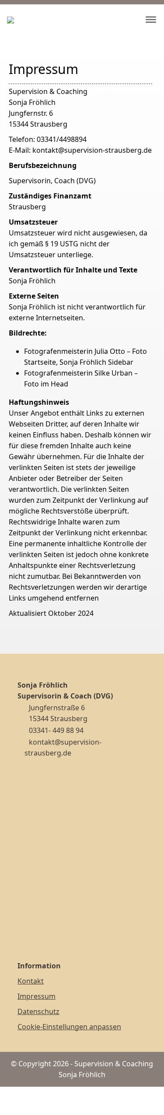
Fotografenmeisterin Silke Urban (78, 373)
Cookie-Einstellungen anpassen (69, 1026)
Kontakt (30, 981)
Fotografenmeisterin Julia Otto (74, 351)
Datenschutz (38, 1011)
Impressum (36, 996)
